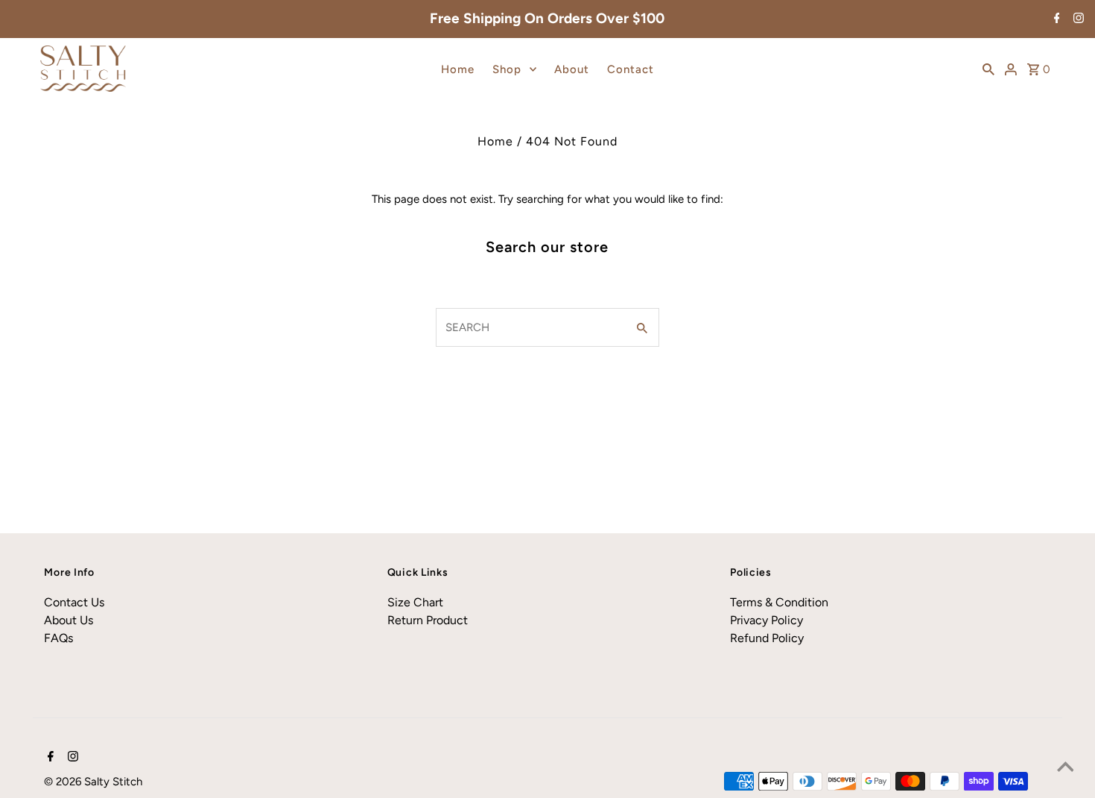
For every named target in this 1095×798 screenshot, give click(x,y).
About (571, 69)
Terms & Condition (779, 602)
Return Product (427, 620)
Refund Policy (767, 638)
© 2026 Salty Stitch (93, 781)
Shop (506, 69)
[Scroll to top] (1065, 768)
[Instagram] (1077, 19)
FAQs (58, 638)
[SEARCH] (988, 68)
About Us (68, 620)
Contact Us (74, 602)
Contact (630, 69)
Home (458, 69)
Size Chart (415, 602)
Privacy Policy (766, 620)
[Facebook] (1055, 19)
